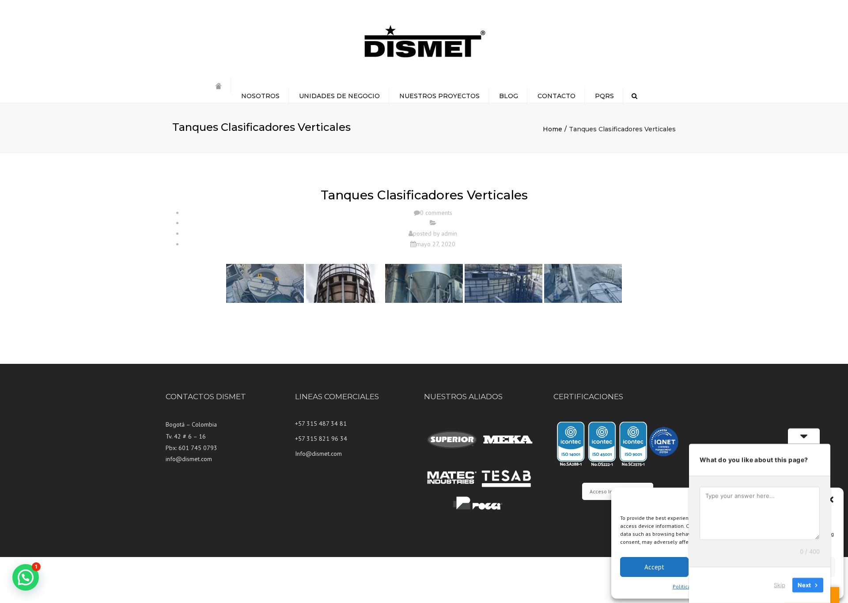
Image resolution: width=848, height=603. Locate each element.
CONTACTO (556, 96)
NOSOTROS (260, 96)
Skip (779, 584)
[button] (830, 499)
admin (449, 233)
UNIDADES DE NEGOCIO (339, 96)
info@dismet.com (189, 459)
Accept (654, 567)
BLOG (508, 96)
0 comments (436, 213)
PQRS (604, 96)
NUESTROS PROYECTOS (439, 96)
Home (552, 129)
